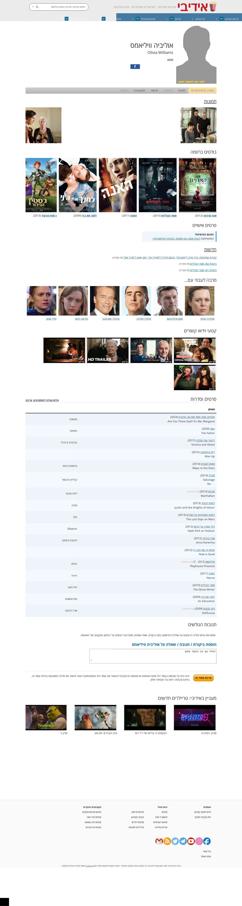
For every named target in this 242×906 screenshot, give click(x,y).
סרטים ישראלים (114, 19)
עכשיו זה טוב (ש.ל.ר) (204, 550)
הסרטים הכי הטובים (78, 19)
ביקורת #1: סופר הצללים (203, 270)
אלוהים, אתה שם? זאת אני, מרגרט (197, 417)
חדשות (154, 90)
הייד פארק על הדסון (204, 526)
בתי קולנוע (200, 19)
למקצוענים (139, 90)
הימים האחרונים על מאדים (201, 515)
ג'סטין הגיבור (208, 503)
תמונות (181, 90)
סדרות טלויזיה (161, 827)
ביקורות (124, 90)
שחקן (170, 59)
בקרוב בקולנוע (137, 817)
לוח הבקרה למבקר (202, 817)
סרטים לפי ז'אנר (94, 817)
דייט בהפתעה (207, 452)
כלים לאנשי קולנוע (202, 811)
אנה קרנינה (208, 538)
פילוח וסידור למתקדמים (46, 400)
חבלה (212, 475)
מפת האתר (206, 856)
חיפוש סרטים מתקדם (91, 811)
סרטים (164, 811)
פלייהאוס (210, 561)
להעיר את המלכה (205, 440)
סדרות (178, 19)
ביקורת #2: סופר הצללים (203, 263)
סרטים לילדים (138, 822)
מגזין (48, 19)
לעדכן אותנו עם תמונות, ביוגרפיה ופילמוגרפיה (176, 238)
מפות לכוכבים (208, 464)
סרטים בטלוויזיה (148, 19)
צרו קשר (207, 851)
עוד (28, 19)
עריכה (29, 400)
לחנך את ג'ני (208, 597)
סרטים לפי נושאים (93, 822)
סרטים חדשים (138, 811)
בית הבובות (209, 608)
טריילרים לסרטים (136, 827)
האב (212, 428)
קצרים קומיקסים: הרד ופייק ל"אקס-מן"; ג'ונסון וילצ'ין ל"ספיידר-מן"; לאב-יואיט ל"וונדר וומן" (169, 257)
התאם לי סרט (161, 817)
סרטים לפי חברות (93, 827)
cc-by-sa (89, 866)
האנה (212, 573)
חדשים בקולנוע (232, 19)
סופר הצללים (208, 585)
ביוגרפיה (168, 90)
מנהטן (211, 491)
